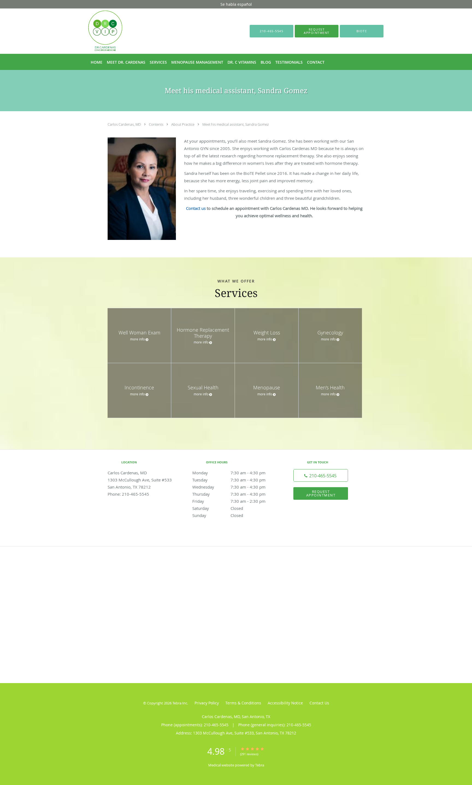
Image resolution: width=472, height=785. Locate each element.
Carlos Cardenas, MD (125, 124)
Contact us (196, 208)
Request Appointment (321, 493)
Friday (229, 501)
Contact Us (319, 702)
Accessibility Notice (285, 702)
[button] (316, 31)
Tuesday (229, 480)
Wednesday (229, 487)
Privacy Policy (206, 702)
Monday (229, 472)
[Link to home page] (97, 31)
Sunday (217, 515)
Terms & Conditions (243, 702)
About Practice (183, 124)
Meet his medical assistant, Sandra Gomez (235, 124)
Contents (156, 124)
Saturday (217, 508)
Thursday (229, 494)
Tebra (259, 765)
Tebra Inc (179, 703)
